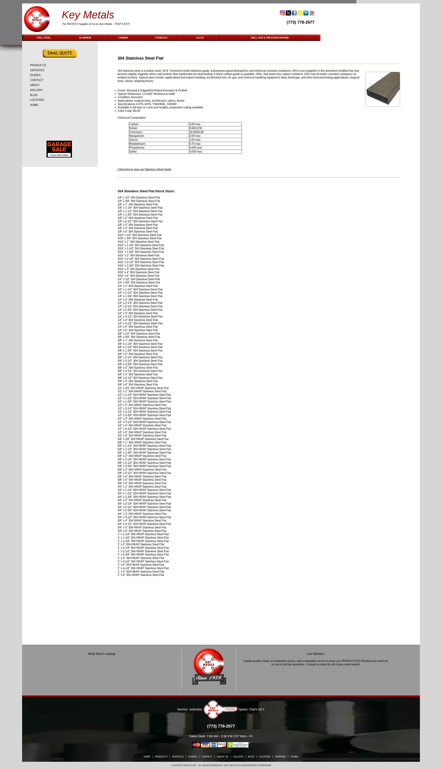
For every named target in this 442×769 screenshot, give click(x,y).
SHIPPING (280, 756)
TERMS (294, 756)
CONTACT (37, 80)
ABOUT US (222, 756)
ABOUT (35, 85)
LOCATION (37, 99)
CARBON (123, 37)
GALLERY (36, 90)
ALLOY (200, 37)
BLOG (34, 95)
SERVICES (37, 70)
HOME (34, 104)
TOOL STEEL (43, 37)
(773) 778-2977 (300, 22)
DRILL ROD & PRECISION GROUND (270, 37)
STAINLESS (161, 37)
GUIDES (35, 75)
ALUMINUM (85, 37)
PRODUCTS (38, 65)
